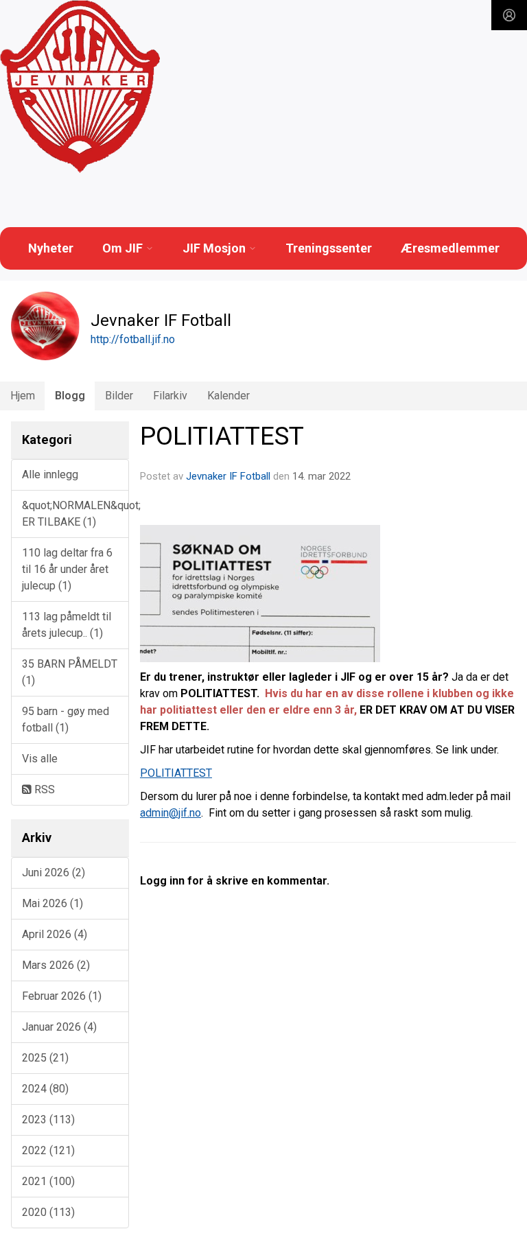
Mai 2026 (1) (52, 903)
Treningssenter (328, 248)
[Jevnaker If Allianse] (80, 87)
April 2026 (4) (54, 934)
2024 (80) (45, 1088)
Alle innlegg (50, 474)
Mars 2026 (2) (56, 965)
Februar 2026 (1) (62, 996)
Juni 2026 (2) (53, 872)
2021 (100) (48, 1181)
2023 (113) (48, 1119)
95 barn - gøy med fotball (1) (65, 719)
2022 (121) (48, 1150)
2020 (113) (48, 1212)
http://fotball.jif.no (133, 339)
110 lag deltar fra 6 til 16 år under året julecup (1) (67, 569)
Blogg (70, 395)
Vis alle (40, 758)
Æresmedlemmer (450, 248)
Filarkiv (170, 395)
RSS (43, 789)
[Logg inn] (509, 15)
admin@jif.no (170, 812)
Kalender (228, 395)
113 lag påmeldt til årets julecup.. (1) (66, 625)
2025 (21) (45, 1057)
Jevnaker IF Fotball (228, 476)
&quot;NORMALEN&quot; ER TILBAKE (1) (75, 513)
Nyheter (50, 248)
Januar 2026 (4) (59, 1026)
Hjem (22, 395)
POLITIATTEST (222, 436)
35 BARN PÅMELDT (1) (69, 672)
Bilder (119, 395)
